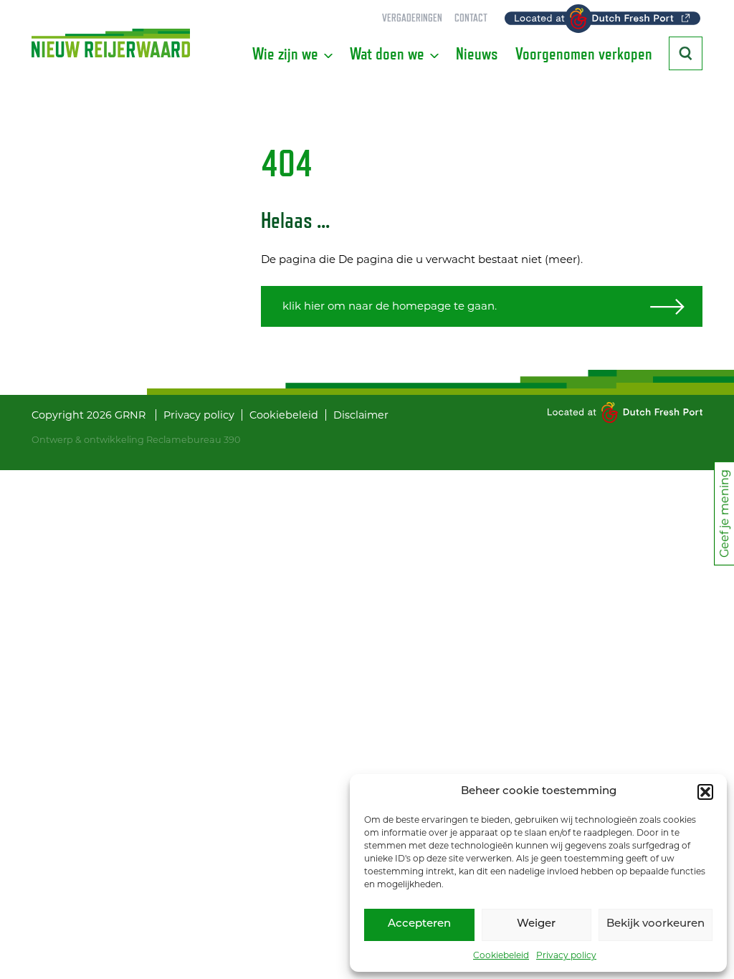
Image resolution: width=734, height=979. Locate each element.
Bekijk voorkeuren (655, 924)
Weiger (536, 924)
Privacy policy (566, 955)
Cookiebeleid (501, 955)
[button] (705, 792)
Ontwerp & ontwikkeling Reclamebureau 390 (136, 439)
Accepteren (419, 924)
